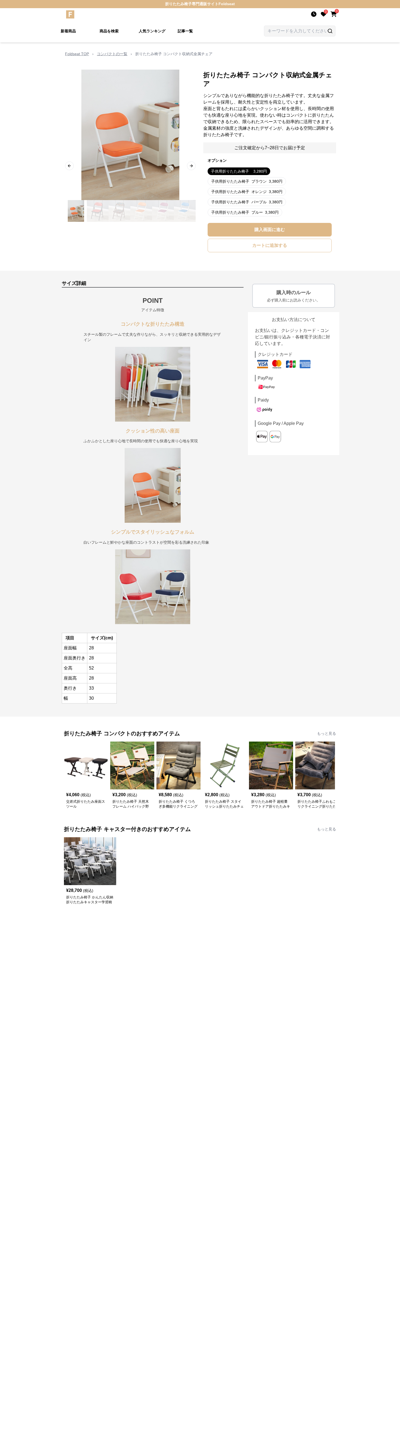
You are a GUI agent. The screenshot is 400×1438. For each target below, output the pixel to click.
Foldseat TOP (77, 54)
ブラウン (246, 181)
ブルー (245, 212)
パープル (246, 202)
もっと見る (326, 733)
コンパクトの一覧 (112, 54)
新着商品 (68, 31)
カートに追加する (269, 245)
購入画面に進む (269, 229)
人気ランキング (152, 31)
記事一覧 (185, 31)
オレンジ (246, 191)
